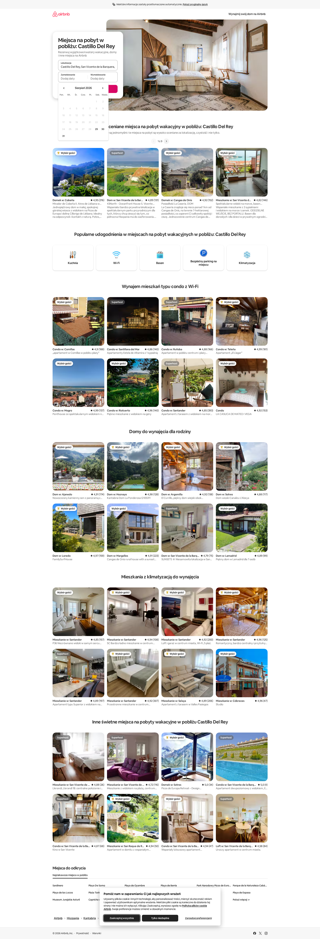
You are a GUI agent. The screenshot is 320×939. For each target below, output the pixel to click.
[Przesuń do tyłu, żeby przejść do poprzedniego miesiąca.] (64, 88)
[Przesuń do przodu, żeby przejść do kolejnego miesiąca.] (103, 88)
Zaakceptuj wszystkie (122, 918)
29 (96, 129)
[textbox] (73, 78)
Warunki (96, 933)
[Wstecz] (153, 141)
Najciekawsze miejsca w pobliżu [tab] (70, 875)
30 (102, 129)
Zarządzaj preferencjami (198, 918)
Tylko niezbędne (160, 918)
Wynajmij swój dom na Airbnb (247, 14)
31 (63, 136)
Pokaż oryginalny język (195, 4)
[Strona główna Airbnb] (61, 14)
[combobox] (88, 67)
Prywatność (82, 933)
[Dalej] (166, 141)
